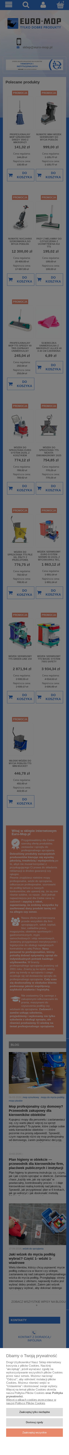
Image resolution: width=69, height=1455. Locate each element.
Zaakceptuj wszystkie (34, 1432)
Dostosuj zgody (34, 1422)
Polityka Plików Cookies (30, 1393)
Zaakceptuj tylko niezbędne (34, 1412)
